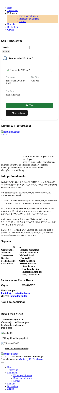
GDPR (10, 389)
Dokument (12, 372)
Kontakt (11, 383)
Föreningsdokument (22, 375)
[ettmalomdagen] (9, 353)
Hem (9, 367)
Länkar (16, 381)
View (31, 105)
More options (18, 113)
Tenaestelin (12, 370)
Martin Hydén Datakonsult (31, 359)
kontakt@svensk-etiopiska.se (16, 293)
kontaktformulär (18, 296)
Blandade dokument (23, 378)
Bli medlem (12, 386)
